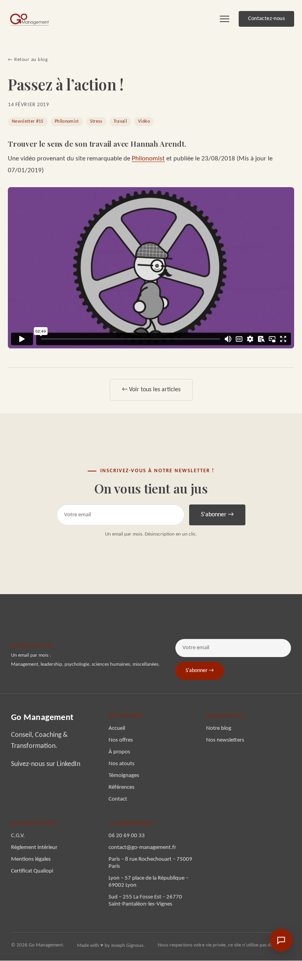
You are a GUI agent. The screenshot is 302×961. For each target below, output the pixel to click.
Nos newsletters (225, 740)
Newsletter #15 (28, 121)
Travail (120, 121)
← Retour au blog (28, 59)
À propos (119, 752)
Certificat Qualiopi (32, 871)
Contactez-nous (266, 18)
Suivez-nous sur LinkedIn (45, 764)
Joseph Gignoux (127, 945)
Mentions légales (31, 859)
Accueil (117, 728)
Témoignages (124, 776)
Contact (118, 799)
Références (121, 787)
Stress (96, 121)
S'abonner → (217, 515)
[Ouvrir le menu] (224, 19)
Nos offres (121, 740)
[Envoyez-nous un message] (281, 940)
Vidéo (144, 121)
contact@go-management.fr (142, 848)
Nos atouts (121, 764)
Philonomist (67, 121)
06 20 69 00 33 (127, 836)
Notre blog (218, 728)
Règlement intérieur (34, 848)
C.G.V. (18, 836)
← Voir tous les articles (151, 390)
